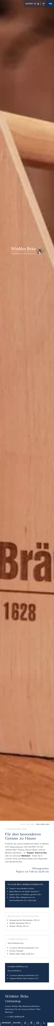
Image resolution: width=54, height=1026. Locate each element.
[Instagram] (38, 4)
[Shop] (25, 1023)
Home (22, 824)
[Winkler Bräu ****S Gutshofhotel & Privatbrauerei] (27, 250)
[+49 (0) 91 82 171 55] (44, 1023)
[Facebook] (35, 4)
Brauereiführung (16, 846)
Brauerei (31, 824)
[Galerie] (38, 1023)
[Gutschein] (31, 1023)
